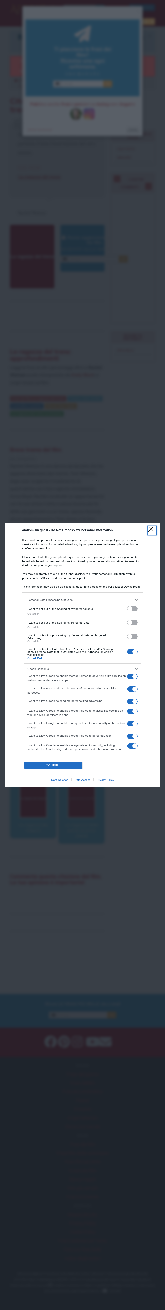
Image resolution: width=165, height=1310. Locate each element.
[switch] (132, 608)
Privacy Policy (105, 779)
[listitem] (82, 600)
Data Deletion (59, 779)
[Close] (152, 530)
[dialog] (82, 655)
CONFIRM (53, 765)
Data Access (82, 779)
